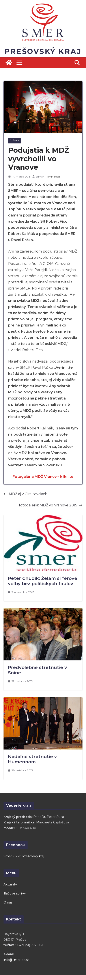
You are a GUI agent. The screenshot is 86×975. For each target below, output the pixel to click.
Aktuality (10, 884)
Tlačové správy (15, 893)
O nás (8, 902)
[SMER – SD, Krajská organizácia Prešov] (9, 62)
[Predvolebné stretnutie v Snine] (43, 611)
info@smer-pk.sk (16, 960)
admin (40, 176)
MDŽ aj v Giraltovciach (28, 494)
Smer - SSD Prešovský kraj (24, 856)
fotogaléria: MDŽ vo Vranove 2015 (48, 505)
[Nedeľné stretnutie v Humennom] (43, 700)
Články (14, 140)
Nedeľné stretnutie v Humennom (32, 759)
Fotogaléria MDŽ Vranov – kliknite (43, 477)
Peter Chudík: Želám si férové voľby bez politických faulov (42, 581)
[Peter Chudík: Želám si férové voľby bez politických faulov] (43, 518)
